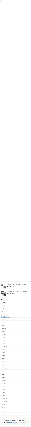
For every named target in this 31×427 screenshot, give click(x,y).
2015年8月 (4, 374)
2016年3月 (4, 358)
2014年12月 (4, 398)
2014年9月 (4, 407)
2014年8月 (4, 411)
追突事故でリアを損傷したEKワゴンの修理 (16, 284)
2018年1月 (4, 334)
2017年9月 (4, 337)
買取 (3, 311)
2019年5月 (4, 325)
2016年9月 (4, 349)
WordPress (11, 422)
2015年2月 (4, 392)
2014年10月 (4, 404)
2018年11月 (4, 328)
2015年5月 (4, 383)
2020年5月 (4, 319)
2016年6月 (4, 355)
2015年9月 (4, 371)
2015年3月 (4, 389)
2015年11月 (4, 368)
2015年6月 (4, 380)
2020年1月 (4, 322)
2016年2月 (4, 361)
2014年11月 (4, 401)
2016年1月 (4, 365)
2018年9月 (4, 331)
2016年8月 (4, 352)
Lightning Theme (18, 422)
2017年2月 (4, 343)
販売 (3, 308)
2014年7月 (4, 414)
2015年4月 (4, 386)
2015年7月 (4, 377)
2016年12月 (4, 346)
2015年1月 (4, 395)
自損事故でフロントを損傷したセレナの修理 (17, 291)
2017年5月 (4, 340)
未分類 (3, 305)
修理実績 (4, 302)
